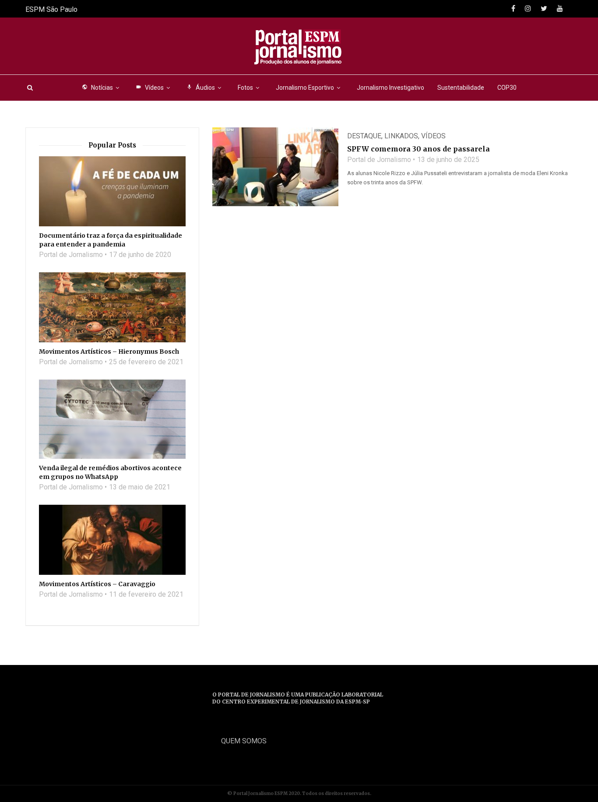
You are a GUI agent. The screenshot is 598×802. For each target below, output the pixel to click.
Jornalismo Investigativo (390, 87)
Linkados (401, 136)
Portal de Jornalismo (379, 159)
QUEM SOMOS (244, 741)
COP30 (507, 87)
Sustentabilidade (460, 87)
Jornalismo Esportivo (305, 87)
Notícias (97, 87)
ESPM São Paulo (51, 9)
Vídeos (150, 87)
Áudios (200, 87)
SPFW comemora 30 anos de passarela (418, 148)
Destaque (364, 136)
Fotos (245, 87)
